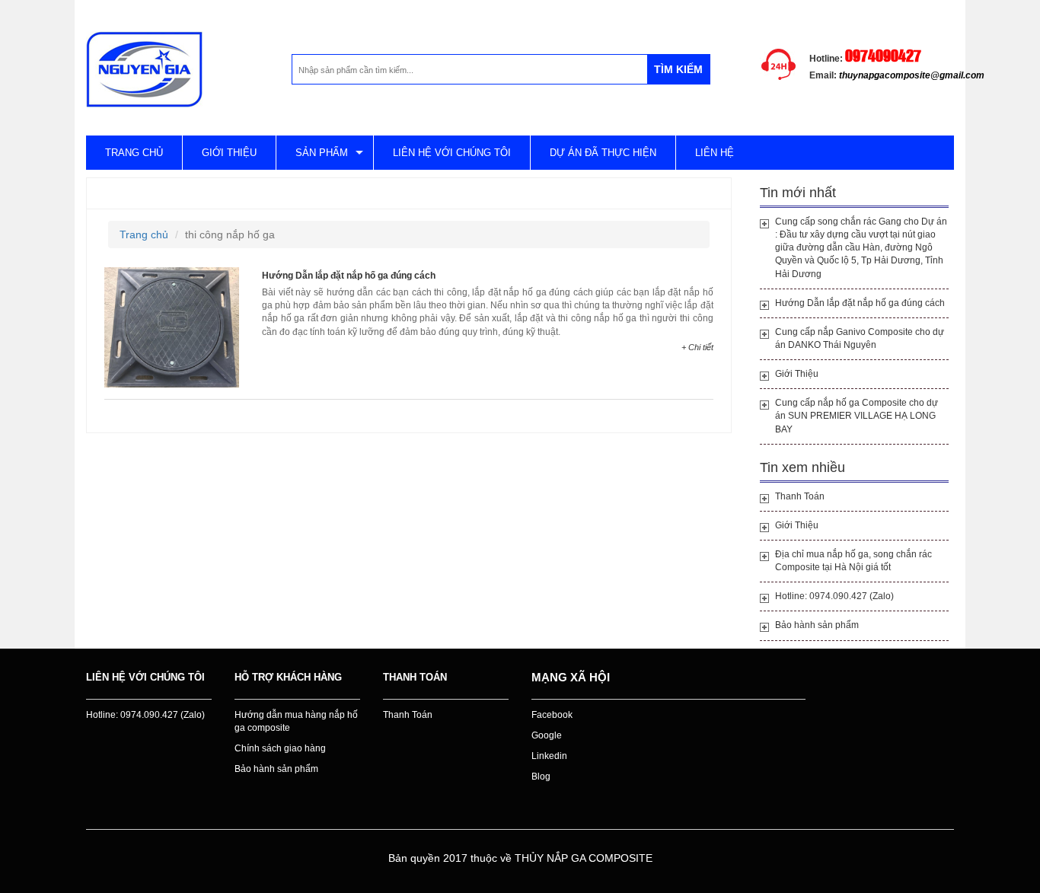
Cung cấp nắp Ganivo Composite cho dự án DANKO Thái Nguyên (859, 338)
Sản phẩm (321, 152)
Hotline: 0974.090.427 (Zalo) (834, 596)
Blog (540, 776)
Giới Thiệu (796, 373)
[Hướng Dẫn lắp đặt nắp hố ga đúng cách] (171, 327)
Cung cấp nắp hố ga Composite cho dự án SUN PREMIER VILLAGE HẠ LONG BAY (856, 415)
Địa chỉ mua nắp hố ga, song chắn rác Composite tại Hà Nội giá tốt (853, 560)
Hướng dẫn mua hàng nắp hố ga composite (296, 721)
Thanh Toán (800, 496)
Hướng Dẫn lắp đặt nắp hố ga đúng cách (348, 275)
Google (546, 735)
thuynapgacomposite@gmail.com (911, 75)
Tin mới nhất (798, 192)
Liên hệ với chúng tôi (452, 152)
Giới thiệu (229, 152)
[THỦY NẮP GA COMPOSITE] (144, 68)
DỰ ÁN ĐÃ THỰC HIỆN (603, 152)
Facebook (552, 715)
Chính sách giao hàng (280, 748)
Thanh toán (415, 677)
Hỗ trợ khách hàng (288, 677)
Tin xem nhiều (802, 467)
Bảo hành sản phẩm (817, 625)
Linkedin (549, 756)
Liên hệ (714, 152)
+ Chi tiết (697, 347)
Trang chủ (134, 152)
